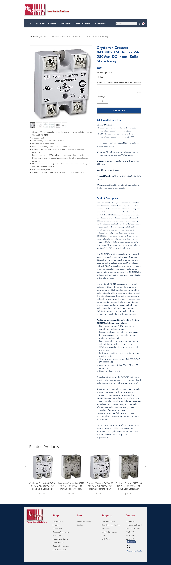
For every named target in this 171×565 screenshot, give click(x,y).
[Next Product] (145, 466)
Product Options (104, 73)
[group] (85, 475)
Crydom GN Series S (123, 176)
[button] (52, 23)
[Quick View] (42, 467)
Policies (103, 188)
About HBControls (84, 521)
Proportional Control (60, 539)
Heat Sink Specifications (111, 525)
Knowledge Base (108, 521)
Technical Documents (110, 532)
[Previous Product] (25, 466)
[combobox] (119, 77)
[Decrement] (98, 101)
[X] (128, 546)
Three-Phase (57, 528)
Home (33, 36)
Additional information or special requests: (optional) (119, 82)
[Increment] (106, 101)
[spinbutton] (102, 101)
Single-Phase (57, 521)
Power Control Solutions (37, 522)
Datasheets (106, 528)
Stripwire (55, 525)
